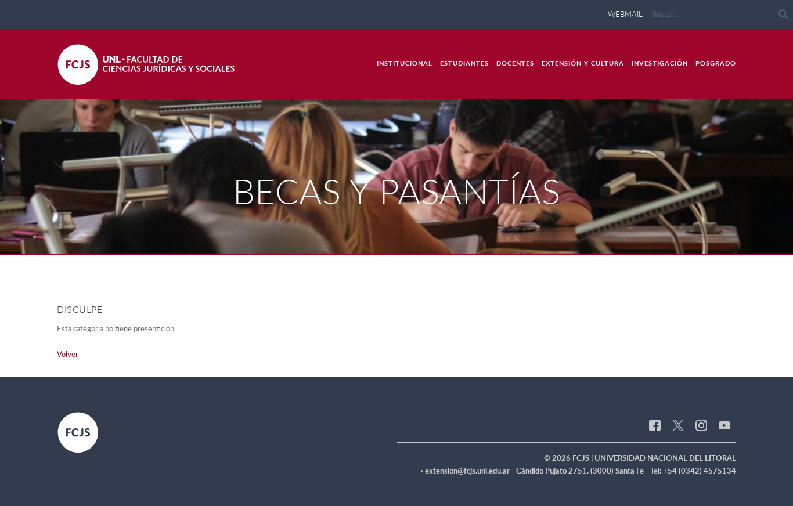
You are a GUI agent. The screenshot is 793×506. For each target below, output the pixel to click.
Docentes (515, 63)
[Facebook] (655, 424)
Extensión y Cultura (583, 63)
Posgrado (715, 63)
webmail (625, 14)
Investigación (660, 63)
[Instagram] (701, 424)
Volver (67, 354)
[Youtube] (724, 424)
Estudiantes (464, 63)
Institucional (404, 63)
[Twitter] (678, 424)
